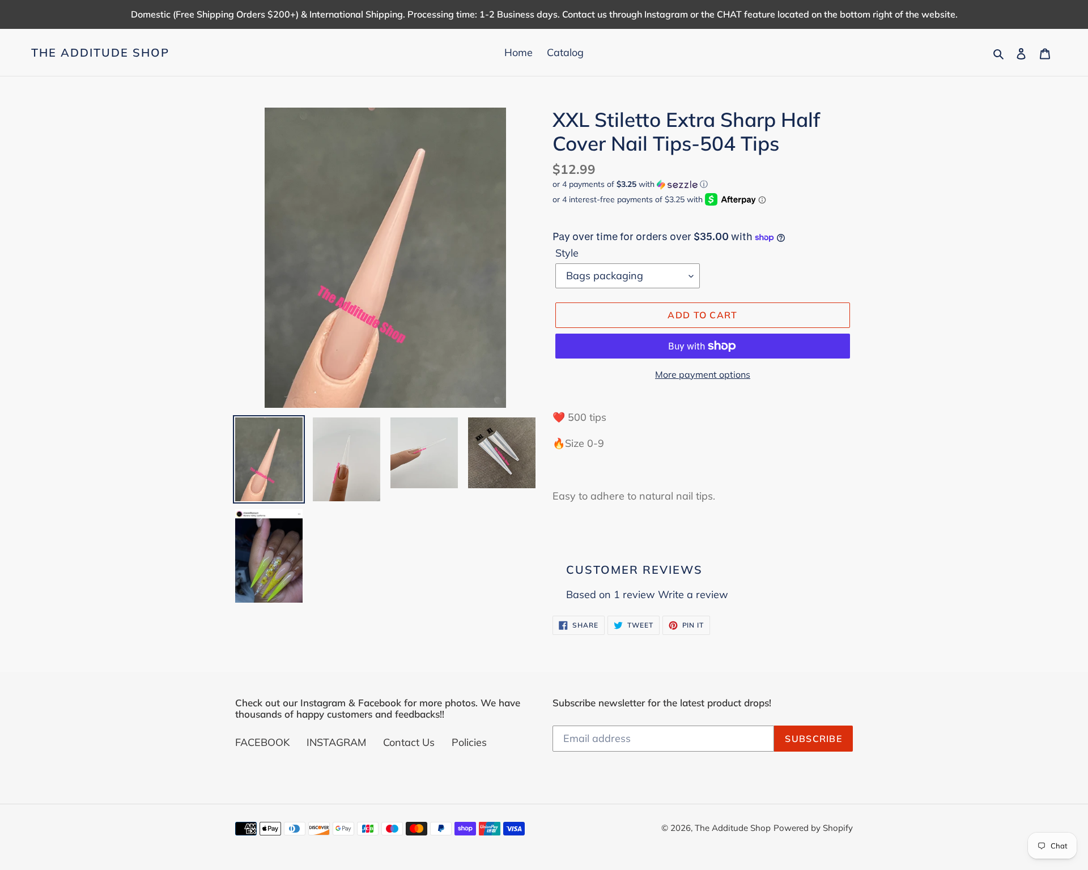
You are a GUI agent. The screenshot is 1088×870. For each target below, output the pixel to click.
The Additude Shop (100, 52)
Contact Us (409, 742)
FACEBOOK (262, 742)
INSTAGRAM (336, 742)
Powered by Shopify (813, 827)
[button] (630, 184)
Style (567, 252)
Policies (469, 742)
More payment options (702, 374)
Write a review (693, 594)
